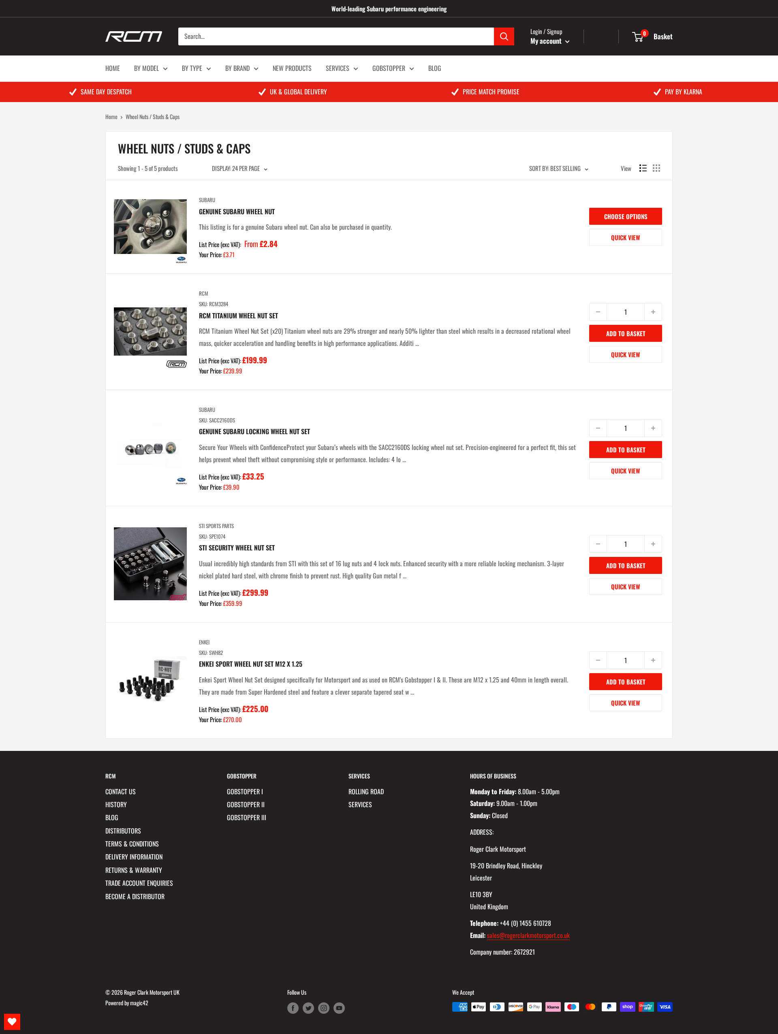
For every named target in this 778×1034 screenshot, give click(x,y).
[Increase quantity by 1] (653, 311)
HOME (112, 68)
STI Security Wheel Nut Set (237, 547)
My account (546, 41)
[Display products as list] (643, 168)
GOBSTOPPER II (246, 804)
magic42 (139, 1002)
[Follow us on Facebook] (293, 1008)
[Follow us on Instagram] (323, 1008)
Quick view (625, 237)
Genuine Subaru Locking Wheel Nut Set (254, 431)
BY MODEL (146, 68)
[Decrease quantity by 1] (598, 311)
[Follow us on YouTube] (339, 1008)
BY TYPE (192, 68)
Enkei (204, 642)
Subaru (207, 200)
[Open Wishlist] (12, 1022)
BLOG (434, 68)
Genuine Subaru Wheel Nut (237, 211)
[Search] (504, 36)
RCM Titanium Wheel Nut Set (238, 315)
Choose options (626, 216)
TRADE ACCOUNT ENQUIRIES (139, 883)
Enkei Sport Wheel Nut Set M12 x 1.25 (250, 664)
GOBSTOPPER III (246, 817)
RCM (203, 293)
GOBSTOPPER (388, 68)
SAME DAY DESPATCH (106, 91)
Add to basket (625, 333)
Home (111, 116)
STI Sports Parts (216, 526)
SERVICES (337, 68)
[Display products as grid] (656, 168)
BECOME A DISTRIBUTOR (135, 896)
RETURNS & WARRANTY (133, 870)
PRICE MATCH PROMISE (491, 91)
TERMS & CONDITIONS (132, 844)
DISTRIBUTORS (123, 831)
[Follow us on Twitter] (308, 1008)
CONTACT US (120, 791)
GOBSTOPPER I (245, 791)
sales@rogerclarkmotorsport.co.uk (528, 935)
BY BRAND (237, 68)
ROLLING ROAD (366, 791)
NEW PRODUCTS (292, 68)
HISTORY (116, 804)
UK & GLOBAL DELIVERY (298, 91)
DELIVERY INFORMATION (133, 856)
